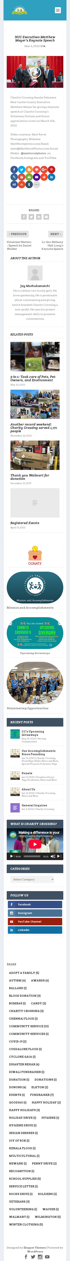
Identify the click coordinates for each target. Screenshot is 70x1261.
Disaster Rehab (24, 1064)
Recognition (21, 1171)
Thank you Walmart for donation (29, 477)
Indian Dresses (23, 1133)
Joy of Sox (19, 1140)
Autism (17, 980)
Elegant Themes (35, 1247)
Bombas (17, 1003)
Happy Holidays (24, 1110)
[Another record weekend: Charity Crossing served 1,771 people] (35, 404)
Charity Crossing (45, 758)
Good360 (18, 1102)
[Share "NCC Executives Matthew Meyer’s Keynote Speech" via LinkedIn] (39, 217)
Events (17, 1094)
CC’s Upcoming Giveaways (33, 733)
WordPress (35, 1251)
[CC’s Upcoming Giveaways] (15, 734)
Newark (18, 1163)
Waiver (50, 1209)
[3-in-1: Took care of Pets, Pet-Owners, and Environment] (35, 356)
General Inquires (34, 805)
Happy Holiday (46, 1102)
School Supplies (25, 1178)
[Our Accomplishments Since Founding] (15, 753)
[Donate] (15, 775)
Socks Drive (21, 1194)
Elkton (39, 1087)
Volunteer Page (48, 763)
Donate (27, 773)
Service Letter (23, 1186)
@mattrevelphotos (33, 153)
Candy (38, 1003)
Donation (41, 777)
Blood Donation (25, 995)
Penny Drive (44, 1163)
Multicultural (24, 1155)
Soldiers (47, 1194)
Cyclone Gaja (22, 1056)
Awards (40, 980)
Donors (17, 1087)
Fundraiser (33, 779)
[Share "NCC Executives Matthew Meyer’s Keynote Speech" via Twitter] (31, 217)
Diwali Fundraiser (26, 1072)
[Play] (12, 856)
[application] (35, 844)
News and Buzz (50, 760)
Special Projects (30, 763)
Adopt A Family (24, 972)
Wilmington (48, 1216)
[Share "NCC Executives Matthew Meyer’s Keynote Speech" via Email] (46, 217)
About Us (28, 789)
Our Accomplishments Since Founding (38, 752)
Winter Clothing (26, 1224)
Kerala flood (22, 1148)
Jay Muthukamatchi (35, 286)
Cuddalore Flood (25, 1049)
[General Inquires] (15, 807)
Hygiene (50, 1117)
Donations (46, 1079)
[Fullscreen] (59, 856)
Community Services (29, 1033)
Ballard (18, 988)
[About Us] (15, 791)
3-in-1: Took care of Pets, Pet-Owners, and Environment (33, 378)
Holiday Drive (22, 1117)
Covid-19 (18, 1041)
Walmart (19, 1216)
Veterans (19, 1201)
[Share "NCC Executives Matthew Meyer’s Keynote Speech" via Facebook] (24, 217)
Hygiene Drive (23, 1125)
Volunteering (23, 1209)
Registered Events (24, 523)
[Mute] (53, 856)
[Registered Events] (35, 503)
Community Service (29, 1026)
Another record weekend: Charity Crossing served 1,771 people (33, 427)
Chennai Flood (23, 1018)
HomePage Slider (31, 760)
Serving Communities (34, 740)
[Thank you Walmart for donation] (35, 455)
